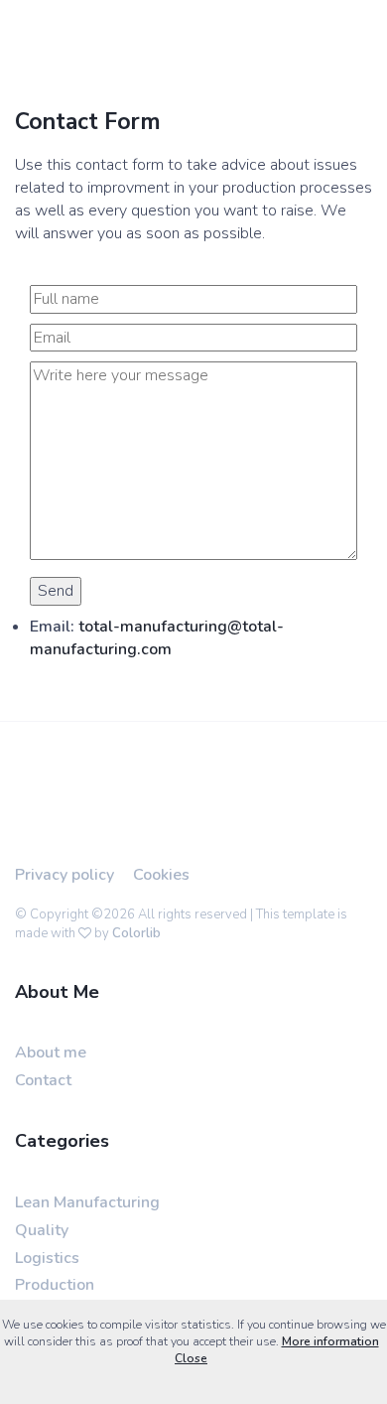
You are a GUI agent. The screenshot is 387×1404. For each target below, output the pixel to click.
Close (191, 1358)
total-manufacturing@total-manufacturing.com (157, 638)
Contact (43, 1080)
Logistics (47, 1258)
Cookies (161, 875)
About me (50, 1052)
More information (330, 1341)
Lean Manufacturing (87, 1202)
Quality (41, 1230)
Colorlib (136, 933)
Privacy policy (64, 875)
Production (54, 1285)
